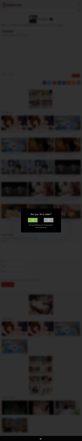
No (49, 220)
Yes (32, 220)
